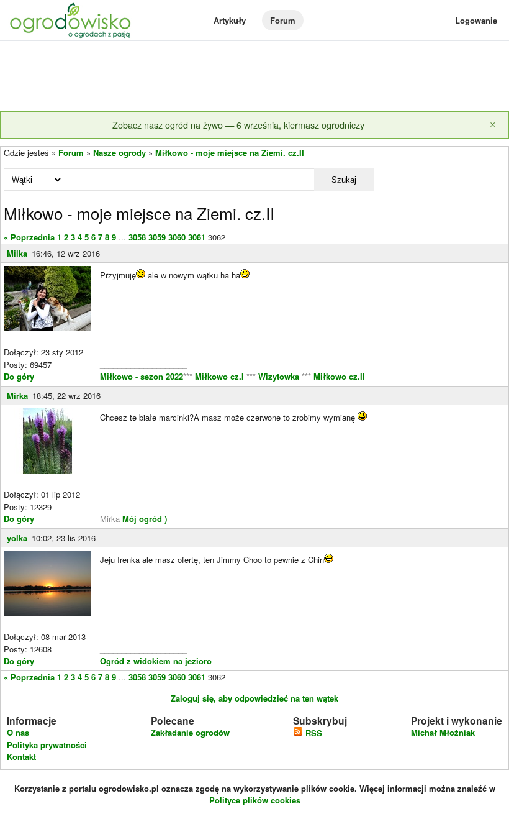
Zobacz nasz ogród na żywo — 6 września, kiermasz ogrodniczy (238, 124)
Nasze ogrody (119, 152)
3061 (196, 237)
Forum (282, 20)
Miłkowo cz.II (338, 376)
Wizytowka (279, 376)
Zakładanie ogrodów (190, 732)
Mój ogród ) (143, 518)
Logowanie (476, 20)
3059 (157, 237)
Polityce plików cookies (254, 800)
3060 (177, 237)
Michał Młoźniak (443, 732)
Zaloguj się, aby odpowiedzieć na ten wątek (254, 698)
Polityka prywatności (47, 745)
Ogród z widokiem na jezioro (156, 661)
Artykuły (230, 20)
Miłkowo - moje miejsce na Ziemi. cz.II (229, 152)
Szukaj (343, 180)
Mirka (17, 395)
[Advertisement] (254, 77)
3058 (137, 237)
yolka (17, 538)
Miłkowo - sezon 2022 (141, 376)
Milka (17, 253)
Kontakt (21, 756)
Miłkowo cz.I (220, 376)
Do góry (19, 376)
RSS (312, 733)
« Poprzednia (29, 237)
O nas (18, 732)
